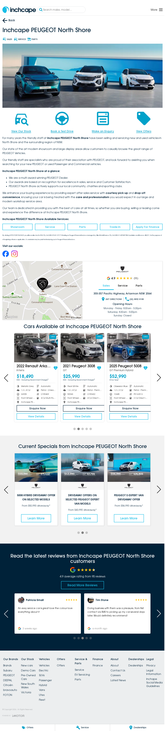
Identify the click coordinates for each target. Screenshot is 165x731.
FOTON (7, 692)
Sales (104, 284)
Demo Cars (30, 668)
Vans (46, 688)
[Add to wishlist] (50, 366)
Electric (47, 668)
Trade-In (113, 226)
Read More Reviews (81, 583)
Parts (81, 226)
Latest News (129, 678)
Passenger (49, 678)
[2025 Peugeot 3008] (126, 346)
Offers (66, 663)
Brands (7, 663)
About (126, 663)
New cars (29, 663)
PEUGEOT (9, 673)
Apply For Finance (145, 226)
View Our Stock (21, 130)
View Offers (141, 130)
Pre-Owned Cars (30, 675)
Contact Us (129, 668)
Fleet (46, 697)
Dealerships (149, 663)
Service (49, 226)
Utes (45, 692)
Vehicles (48, 663)
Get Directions (112, 298)
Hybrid (47, 683)
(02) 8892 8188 (135, 298)
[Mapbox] (11, 316)
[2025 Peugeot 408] (35, 346)
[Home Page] (19, 9)
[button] (47, 611)
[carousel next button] (156, 376)
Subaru (7, 668)
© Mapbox (75, 317)
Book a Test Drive (61, 130)
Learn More (35, 516)
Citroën (8, 683)
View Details (36, 415)
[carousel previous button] (6, 376)
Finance (107, 663)
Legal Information (10, 716)
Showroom (17, 226)
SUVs (45, 673)
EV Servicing (90, 672)
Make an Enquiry (101, 130)
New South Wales (30, 683)
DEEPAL (7, 678)
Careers (127, 673)
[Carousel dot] (73, 427)
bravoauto (10, 688)
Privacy (7, 709)
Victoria (28, 690)
